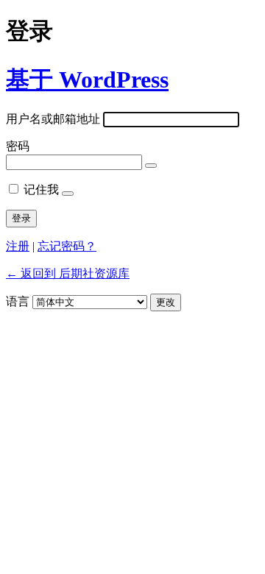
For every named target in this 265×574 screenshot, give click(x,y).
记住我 (41, 189)
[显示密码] (151, 165)
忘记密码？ (67, 246)
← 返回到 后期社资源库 (68, 273)
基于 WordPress (87, 79)
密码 (17, 146)
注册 (17, 246)
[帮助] (68, 193)
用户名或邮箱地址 (53, 119)
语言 (17, 301)
